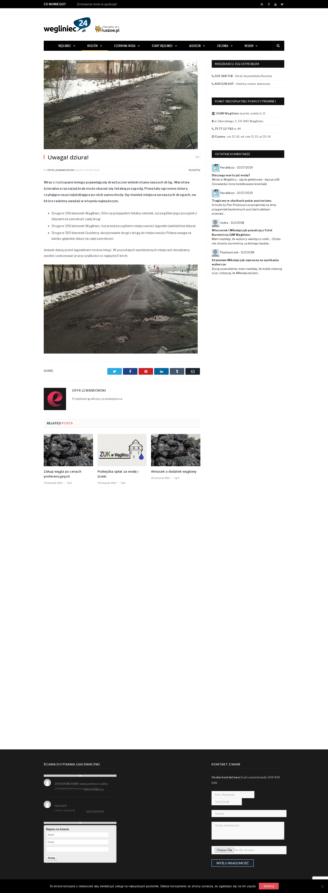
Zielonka (222, 45)
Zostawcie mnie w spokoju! (97, 4)
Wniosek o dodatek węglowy (174, 471)
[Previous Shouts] (80, 776)
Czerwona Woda (124, 45)
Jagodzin (195, 45)
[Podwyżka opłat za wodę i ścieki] (122, 450)
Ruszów (92, 45)
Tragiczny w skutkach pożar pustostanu (241, 200)
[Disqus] (122, 553)
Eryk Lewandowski (61, 170)
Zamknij (269, 886)
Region (249, 45)
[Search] (278, 46)
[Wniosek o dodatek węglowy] (175, 450)
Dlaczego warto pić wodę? (231, 175)
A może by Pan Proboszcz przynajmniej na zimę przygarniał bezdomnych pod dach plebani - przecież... (244, 209)
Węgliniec (64, 45)
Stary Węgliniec (162, 45)
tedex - (232, 222)
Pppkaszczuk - (237, 252)
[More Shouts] (80, 823)
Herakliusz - (236, 167)
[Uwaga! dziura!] (122, 105)
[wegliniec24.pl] (81, 24)
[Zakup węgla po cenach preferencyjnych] (68, 450)
